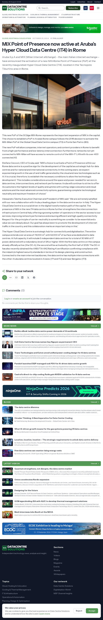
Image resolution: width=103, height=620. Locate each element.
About (89, 2)
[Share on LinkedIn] (22, 277)
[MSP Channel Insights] (91, 8)
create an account (21, 298)
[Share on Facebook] (34, 277)
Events (56, 566)
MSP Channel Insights (63, 593)
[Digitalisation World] (85, 8)
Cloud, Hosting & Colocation (15, 14)
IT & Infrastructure (70, 14)
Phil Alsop (58, 38)
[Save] (4, 277)
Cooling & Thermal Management (44, 14)
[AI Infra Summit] (51, 315)
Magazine (58, 563)
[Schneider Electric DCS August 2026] (51, 28)
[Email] (16, 277)
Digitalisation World (62, 589)
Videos (57, 555)
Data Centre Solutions (63, 586)
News (56, 552)
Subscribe (73, 8)
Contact (97, 2)
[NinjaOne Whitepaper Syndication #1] (51, 391)
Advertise (81, 2)
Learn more (44, 614)
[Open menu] (98, 8)
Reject (79, 611)
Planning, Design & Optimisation (42, 17)
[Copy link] (10, 277)
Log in (73, 2)
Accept (92, 611)
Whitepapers (59, 574)
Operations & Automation (13, 17)
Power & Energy (66, 17)
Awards (57, 570)
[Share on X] (28, 277)
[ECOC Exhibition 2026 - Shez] (51, 529)
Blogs (56, 559)
